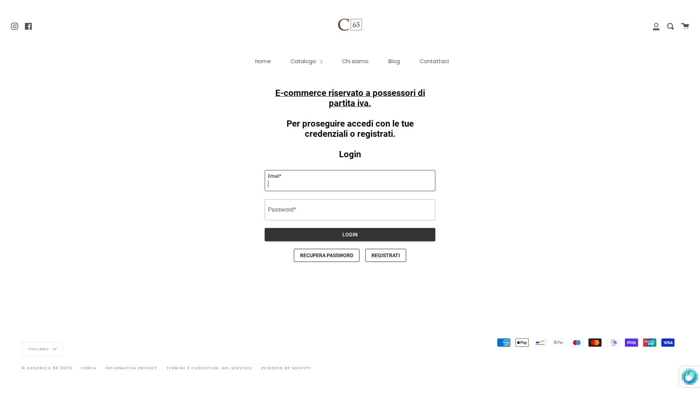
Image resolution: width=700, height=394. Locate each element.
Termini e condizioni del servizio (209, 368)
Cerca (88, 368)
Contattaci (434, 61)
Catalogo (304, 61)
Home (263, 61)
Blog (394, 61)
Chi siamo (355, 61)
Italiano (39, 348)
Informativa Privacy (131, 368)
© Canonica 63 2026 (47, 368)
